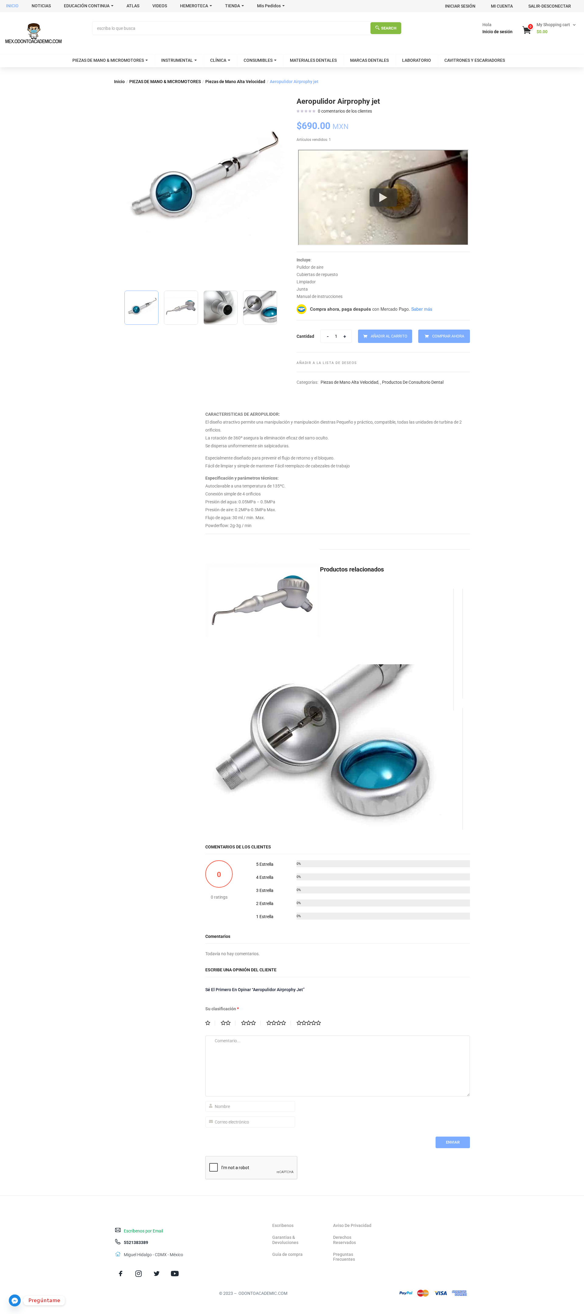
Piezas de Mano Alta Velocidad (235, 81)
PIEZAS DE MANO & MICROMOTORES (108, 60)
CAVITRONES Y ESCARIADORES (474, 60)
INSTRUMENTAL (177, 60)
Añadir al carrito (389, 336)
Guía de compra (287, 1254)
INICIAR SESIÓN (460, 6)
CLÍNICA (218, 60)
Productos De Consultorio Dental (412, 382)
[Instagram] (138, 1273)
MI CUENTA (502, 6)
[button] (550, 28)
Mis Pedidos (269, 5)
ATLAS (133, 5)
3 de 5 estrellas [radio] (251, 1023)
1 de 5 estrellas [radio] (210, 1023)
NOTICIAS (41, 5)
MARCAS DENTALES (369, 60)
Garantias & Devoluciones (285, 1240)
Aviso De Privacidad (352, 1225)
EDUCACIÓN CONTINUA (86, 5)
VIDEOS (159, 5)
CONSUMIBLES (258, 60)
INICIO (12, 5)
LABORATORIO (416, 60)
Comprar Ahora (448, 336)
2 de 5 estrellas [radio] (228, 1023)
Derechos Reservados (344, 1240)
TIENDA (232, 5)
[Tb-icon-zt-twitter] (156, 1273)
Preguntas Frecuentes (344, 1257)
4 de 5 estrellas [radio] (278, 1023)
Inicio (119, 81)
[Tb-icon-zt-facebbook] (120, 1273)
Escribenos (283, 1225)
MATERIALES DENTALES (313, 60)
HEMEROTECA (194, 5)
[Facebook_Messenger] (15, 1300)
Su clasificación (222, 1008)
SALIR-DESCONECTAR (549, 6)
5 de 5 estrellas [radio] (311, 1023)
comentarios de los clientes (345, 111)
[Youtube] (174, 1273)
